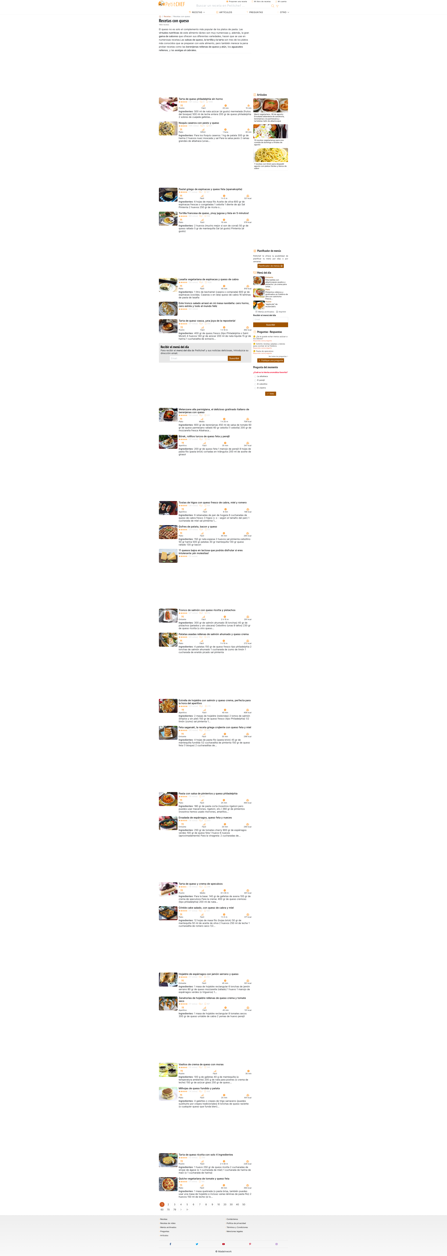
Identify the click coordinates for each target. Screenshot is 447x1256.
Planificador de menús (269, 266)
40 (237, 1204)
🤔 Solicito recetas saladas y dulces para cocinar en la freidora (269, 345)
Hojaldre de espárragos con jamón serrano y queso (209, 974)
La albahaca (262, 376)
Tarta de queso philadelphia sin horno (201, 98)
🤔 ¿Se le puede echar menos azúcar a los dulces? (270, 338)
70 (168, 1209)
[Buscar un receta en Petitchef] (272, 5)
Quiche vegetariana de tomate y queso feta (204, 1178)
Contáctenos (232, 1219)
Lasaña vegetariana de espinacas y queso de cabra (209, 279)
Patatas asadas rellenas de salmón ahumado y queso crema (214, 634)
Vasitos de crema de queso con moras (201, 1064)
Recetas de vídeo (168, 1223)
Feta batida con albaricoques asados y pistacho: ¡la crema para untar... (276, 283)
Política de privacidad (236, 1223)
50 (243, 1204)
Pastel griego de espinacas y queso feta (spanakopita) (210, 189)
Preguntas (256, 12)
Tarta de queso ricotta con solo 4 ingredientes (206, 1154)
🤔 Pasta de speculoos (263, 351)
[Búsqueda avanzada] (277, 6)
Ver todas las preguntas (278, 356)
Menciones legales (235, 1231)
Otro (282, 12)
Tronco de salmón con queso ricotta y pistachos (207, 610)
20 (225, 1204)
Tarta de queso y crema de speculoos (201, 883)
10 (218, 1204)
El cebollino (262, 384)
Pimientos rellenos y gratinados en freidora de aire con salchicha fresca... (276, 295)
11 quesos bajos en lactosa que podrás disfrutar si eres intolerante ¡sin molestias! (211, 552)
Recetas (196, 12)
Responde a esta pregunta (262, 341)
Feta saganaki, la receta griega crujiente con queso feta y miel (215, 727)
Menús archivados (266, 312)
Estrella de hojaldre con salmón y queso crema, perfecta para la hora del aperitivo (215, 702)
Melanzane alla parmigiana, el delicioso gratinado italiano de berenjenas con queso (214, 411)
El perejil (261, 380)
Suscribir (234, 358)
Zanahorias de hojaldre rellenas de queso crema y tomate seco (212, 999)
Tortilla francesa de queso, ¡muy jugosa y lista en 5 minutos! (214, 213)
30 (231, 1204)
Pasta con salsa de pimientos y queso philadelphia (208, 793)
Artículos (225, 12)
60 (162, 1209)
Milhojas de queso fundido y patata (199, 1088)
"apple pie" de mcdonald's (271, 305)
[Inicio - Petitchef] (160, 16)
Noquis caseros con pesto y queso (199, 122)
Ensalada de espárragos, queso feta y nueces (205, 817)
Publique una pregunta (272, 360)
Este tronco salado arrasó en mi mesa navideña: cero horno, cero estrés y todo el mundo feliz (214, 305)
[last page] (187, 1209)
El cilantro (261, 388)
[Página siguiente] (180, 1209)
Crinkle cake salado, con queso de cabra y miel (206, 907)
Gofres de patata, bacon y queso (198, 526)
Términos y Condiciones (237, 1227)
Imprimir (282, 312)
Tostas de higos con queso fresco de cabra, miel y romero (213, 502)
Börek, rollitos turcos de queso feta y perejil (204, 436)
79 (174, 1209)
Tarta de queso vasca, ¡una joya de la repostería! (207, 320)
